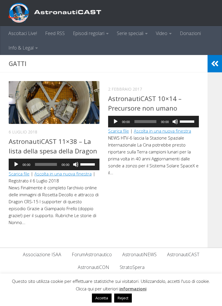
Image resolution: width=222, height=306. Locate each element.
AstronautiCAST (183, 254)
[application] (54, 164)
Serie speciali (130, 33)
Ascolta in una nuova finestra (63, 174)
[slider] (88, 164)
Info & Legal (21, 48)
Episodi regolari (88, 33)
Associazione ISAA (42, 254)
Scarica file (19, 174)
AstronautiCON (93, 267)
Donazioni (190, 33)
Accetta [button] (101, 297)
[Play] (16, 164)
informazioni (133, 289)
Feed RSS (55, 33)
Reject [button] (123, 297)
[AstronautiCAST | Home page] (60, 13)
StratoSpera (132, 267)
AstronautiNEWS (139, 254)
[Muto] (76, 164)
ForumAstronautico (92, 254)
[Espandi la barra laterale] (215, 63)
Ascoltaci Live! (22, 33)
